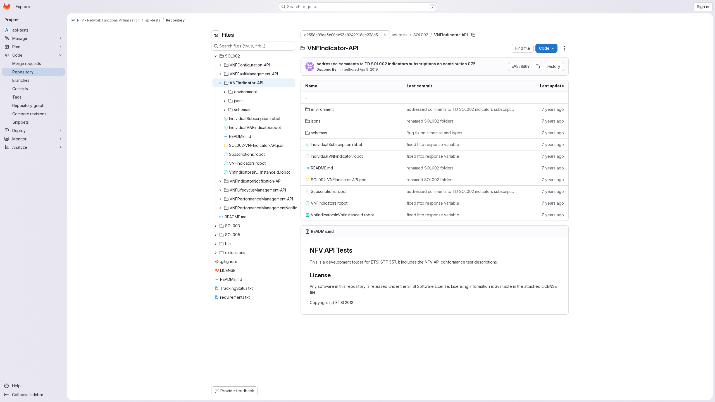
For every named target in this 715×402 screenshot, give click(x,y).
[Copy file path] (473, 34)
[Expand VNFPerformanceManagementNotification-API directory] (220, 208)
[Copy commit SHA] (537, 66)
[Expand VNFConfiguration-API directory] (220, 65)
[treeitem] (253, 56)
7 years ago (553, 109)
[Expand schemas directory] (224, 109)
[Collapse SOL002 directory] (215, 56)
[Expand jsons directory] (224, 100)
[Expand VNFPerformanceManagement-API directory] (220, 199)
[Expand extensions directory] (215, 252)
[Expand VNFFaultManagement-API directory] (220, 74)
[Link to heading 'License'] (334, 275)
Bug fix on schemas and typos (434, 132)
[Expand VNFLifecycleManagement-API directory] (220, 190)
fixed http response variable (433, 144)
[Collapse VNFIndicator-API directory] (220, 83)
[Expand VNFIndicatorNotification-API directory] (220, 181)
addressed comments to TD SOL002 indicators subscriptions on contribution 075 (396, 63)
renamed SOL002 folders (430, 121)
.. (306, 97)
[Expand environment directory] (224, 91)
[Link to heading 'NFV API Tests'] (356, 250)
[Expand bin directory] (215, 243)
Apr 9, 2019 (369, 69)
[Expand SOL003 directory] (215, 225)
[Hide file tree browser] (215, 34)
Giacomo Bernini (329, 69)
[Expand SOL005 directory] (215, 234)
